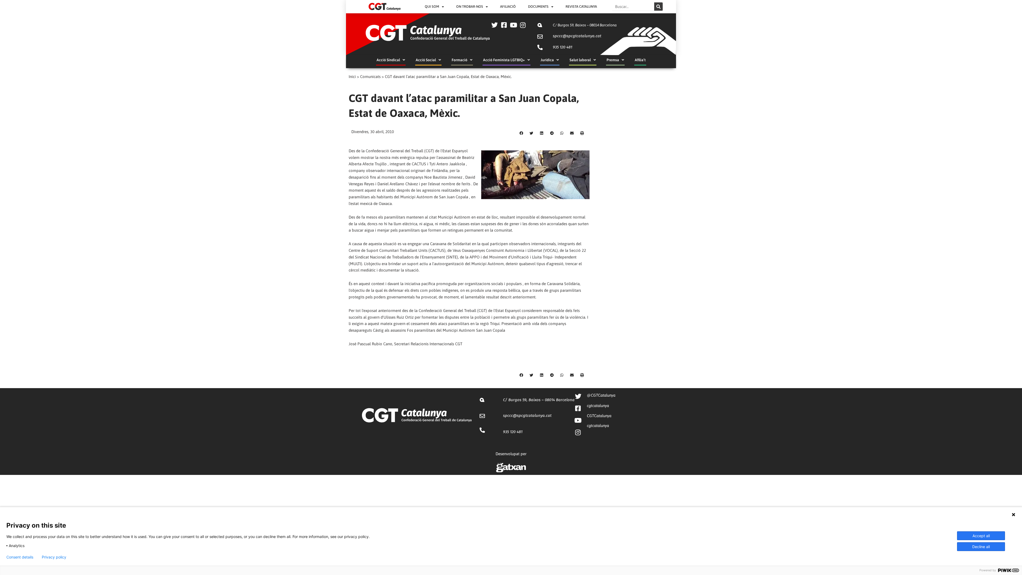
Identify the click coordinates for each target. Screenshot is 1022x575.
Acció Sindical (388, 60)
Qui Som (432, 7)
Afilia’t (640, 60)
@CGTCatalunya (601, 395)
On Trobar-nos (469, 7)
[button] (521, 133)
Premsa (613, 60)
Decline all (981, 546)
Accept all (981, 535)
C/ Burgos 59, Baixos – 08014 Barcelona (585, 25)
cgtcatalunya (598, 405)
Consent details (19, 557)
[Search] (658, 6)
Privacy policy (54, 557)
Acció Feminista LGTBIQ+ (504, 60)
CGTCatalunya (599, 415)
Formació (459, 60)
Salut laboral (580, 60)
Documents (538, 7)
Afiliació (508, 7)
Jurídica (547, 60)
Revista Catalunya (581, 7)
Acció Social (426, 60)
